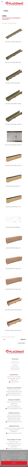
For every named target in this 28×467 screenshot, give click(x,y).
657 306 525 (17, 420)
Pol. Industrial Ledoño (14, 441)
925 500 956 (11, 393)
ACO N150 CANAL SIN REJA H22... (13, 309)
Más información (21, 458)
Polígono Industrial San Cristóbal (14, 401)
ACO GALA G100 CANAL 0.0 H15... (13, 165)
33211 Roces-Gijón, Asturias (14, 418)
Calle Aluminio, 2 (14, 403)
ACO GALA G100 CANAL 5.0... (13, 186)
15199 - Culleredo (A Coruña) (14, 445)
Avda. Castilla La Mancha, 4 (14, 389)
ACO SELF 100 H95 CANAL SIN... (13, 62)
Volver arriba (21, 343)
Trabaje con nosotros (15, 362)
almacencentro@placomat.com (15, 395)
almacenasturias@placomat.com (14, 421)
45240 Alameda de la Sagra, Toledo (14, 391)
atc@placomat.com (14, 381)
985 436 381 (11, 420)
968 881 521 (14, 431)
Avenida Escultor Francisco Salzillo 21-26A (14, 428)
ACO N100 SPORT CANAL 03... (13, 248)
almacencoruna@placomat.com (14, 448)
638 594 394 (17, 407)
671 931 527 (14, 446)
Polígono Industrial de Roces (14, 415)
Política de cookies (15, 366)
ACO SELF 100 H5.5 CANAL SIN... (13, 41)
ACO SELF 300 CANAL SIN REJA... (13, 145)
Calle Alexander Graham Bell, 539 (14, 416)
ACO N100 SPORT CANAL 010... (13, 268)
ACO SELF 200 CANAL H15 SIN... (13, 124)
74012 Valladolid (14, 405)
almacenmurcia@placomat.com (14, 433)
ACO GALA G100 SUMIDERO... (13, 227)
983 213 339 (11, 407)
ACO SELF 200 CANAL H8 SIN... (14, 103)
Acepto (14, 463)
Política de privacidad (15, 368)
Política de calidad (15, 369)
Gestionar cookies (5, 459)
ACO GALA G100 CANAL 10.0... (13, 206)
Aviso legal (15, 365)
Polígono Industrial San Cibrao (14, 376)
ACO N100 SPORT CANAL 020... (14, 289)
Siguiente (23, 339)
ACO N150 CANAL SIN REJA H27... (13, 330)
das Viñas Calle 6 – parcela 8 (14, 378)
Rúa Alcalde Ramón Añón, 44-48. (14, 443)
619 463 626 (17, 393)
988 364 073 (14, 380)
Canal (5, 11)
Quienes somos (15, 361)
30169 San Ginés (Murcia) (14, 429)
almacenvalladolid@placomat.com (14, 408)
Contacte (15, 364)
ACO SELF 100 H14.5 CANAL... (13, 83)
